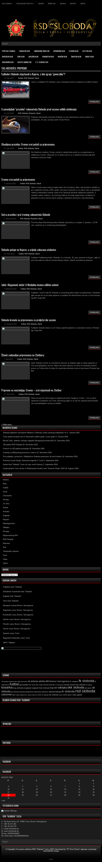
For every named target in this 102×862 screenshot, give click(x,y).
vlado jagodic (77, 695)
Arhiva (82, 3)
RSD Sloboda (7, 3)
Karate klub (89, 56)
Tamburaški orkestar (41, 51)
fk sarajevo (74, 681)
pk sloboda (15, 692)
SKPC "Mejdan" (9, 643)
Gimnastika (7, 496)
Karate (5, 508)
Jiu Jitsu (6, 504)
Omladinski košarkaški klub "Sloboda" (17, 592)
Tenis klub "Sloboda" (11, 601)
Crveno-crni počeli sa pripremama (18, 179)
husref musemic (49, 685)
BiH (48, 681)
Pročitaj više (94, 102)
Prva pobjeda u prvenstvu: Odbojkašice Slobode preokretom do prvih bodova (32, 457)
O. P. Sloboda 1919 (41, 62)
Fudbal (20, 78)
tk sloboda (45, 695)
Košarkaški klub (59, 51)
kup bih (53, 688)
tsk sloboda (54, 695)
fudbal (14, 684)
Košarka (6, 512)
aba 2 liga (17, 681)
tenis (39, 695)
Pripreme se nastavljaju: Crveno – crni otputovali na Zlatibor (31, 390)
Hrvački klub (62, 56)
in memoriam (60, 685)
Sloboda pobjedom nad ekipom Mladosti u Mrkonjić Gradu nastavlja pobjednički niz (35, 433)
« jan (3, 800)
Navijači (41, 3)
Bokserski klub (7, 56)
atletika (42, 681)
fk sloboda (86, 681)
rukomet (6, 694)
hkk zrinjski (39, 685)
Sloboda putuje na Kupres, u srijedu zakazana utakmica (28, 250)
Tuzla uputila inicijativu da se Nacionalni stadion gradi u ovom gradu (29, 437)
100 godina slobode (7, 681)
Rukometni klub (48, 56)
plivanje (22, 692)
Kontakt (73, 3)
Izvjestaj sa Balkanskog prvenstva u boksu (19, 453)
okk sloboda (75, 687)
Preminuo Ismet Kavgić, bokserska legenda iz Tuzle (23, 460)
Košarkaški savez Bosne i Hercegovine (18, 615)
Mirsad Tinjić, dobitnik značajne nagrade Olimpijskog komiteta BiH (28, 441)
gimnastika (23, 685)
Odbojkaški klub (8, 62)
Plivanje (6, 531)
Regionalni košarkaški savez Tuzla (16, 638)
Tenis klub (21, 56)
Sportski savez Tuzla (11, 633)
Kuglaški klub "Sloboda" (12, 596)
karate (67, 685)
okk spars (88, 688)
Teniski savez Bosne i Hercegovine (16, 629)
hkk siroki (32, 685)
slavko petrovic (32, 695)
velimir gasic (67, 695)
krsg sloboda (18, 688)
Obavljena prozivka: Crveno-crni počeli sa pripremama (28, 144)
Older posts (6, 425)
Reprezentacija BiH (10, 535)
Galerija (63, 3)
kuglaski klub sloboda (41, 688)
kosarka (6, 687)
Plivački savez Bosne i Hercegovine (17, 624)
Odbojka (6, 527)
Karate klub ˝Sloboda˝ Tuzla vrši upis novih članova (22, 464)
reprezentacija (55, 692)
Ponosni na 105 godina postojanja (16, 449)
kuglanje (27, 688)
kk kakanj (89, 685)
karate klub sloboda (77, 685)
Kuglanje (6, 515)
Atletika (6, 480)
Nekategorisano (9, 523)
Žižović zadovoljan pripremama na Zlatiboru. (23, 355)
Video (5, 559)
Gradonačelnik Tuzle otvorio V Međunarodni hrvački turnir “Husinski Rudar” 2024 (34, 468)
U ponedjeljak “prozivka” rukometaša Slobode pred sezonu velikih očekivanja (38, 109)
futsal (5, 492)
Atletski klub (87, 51)
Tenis (5, 555)
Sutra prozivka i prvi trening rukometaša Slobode (25, 215)
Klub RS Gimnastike (24, 62)
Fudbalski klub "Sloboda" (12, 587)
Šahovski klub (76, 56)
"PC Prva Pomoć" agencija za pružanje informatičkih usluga (69, 850)
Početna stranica (8, 51)
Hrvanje (6, 500)
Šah (4, 547)
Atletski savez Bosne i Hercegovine (16, 619)
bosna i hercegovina (59, 681)
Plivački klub (73, 51)
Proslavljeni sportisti (25, 3)
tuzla (60, 695)
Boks (5, 484)
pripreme (29, 692)
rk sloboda (68, 691)
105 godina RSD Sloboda (12, 445)
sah (13, 695)
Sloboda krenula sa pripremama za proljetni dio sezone (28, 320)
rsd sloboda (85, 691)
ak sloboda (33, 681)
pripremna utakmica (41, 692)
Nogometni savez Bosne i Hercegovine (18, 610)
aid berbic (24, 681)
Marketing (52, 3)
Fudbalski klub (24, 51)
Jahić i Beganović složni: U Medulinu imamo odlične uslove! (30, 285)
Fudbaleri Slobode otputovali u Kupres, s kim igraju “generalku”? (33, 74)
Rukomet (32, 113)
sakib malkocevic (21, 695)
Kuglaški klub (33, 56)
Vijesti (37, 78)
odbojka (62, 687)
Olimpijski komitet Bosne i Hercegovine (18, 605)
